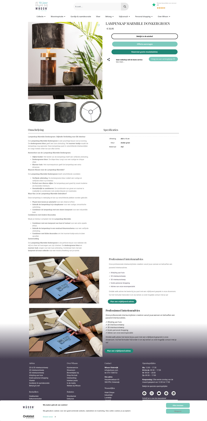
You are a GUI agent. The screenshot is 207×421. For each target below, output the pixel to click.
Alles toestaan (178, 405)
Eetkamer (70, 399)
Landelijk (108, 398)
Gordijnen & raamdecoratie (39, 383)
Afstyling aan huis (118, 273)
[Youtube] (159, 393)
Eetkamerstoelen (35, 399)
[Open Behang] (113, 16)
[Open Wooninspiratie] (65, 16)
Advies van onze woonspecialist (123, 286)
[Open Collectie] (45, 16)
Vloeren (32, 380)
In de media (71, 383)
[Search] (125, 6)
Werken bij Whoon (74, 386)
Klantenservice (72, 368)
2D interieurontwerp (118, 276)
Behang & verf (34, 386)
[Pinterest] (166, 393)
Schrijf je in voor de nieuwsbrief (154, 398)
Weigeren (177, 411)
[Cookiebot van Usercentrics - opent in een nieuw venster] (28, 416)
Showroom (71, 370)
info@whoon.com (111, 370)
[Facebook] (144, 393)
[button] (30, 112)
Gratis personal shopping (120, 283)
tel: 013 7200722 (111, 373)
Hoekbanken (34, 396)
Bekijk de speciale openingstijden (154, 386)
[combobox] (97, 6)
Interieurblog (71, 378)
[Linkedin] (174, 393)
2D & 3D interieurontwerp (38, 368)
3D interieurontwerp (118, 280)
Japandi (108, 400)
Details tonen (48, 417)
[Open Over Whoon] (169, 16)
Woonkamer (71, 396)
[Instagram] (152, 393)
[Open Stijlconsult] (129, 16)
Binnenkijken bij (73, 373)
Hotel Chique (109, 392)
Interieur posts (72, 380)
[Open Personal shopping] (152, 16)
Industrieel (108, 395)
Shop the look (72, 375)
